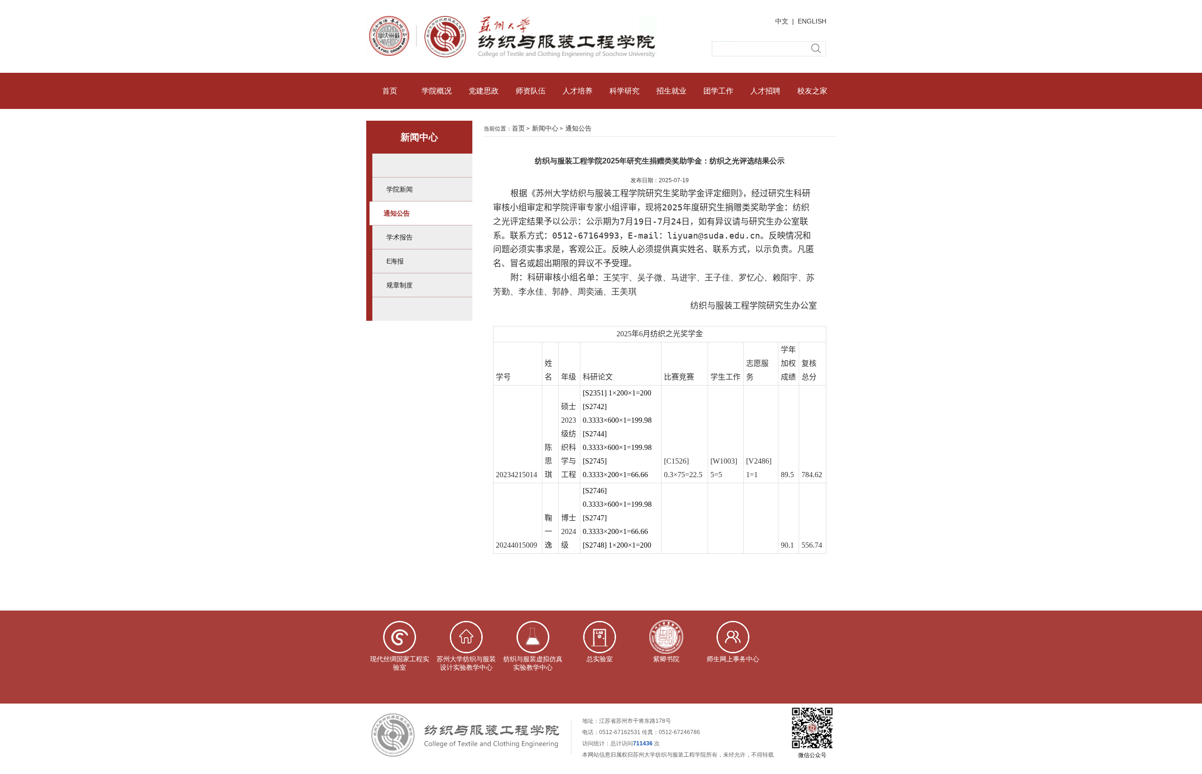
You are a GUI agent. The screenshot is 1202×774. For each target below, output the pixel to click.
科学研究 (624, 91)
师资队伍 (531, 91)
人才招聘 (765, 91)
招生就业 (671, 91)
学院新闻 (399, 189)
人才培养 (577, 91)
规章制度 (399, 285)
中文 (781, 21)
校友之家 (812, 91)
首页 (389, 91)
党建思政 (484, 91)
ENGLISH (812, 21)
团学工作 (718, 91)
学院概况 (437, 91)
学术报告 (399, 237)
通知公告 (397, 213)
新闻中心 (545, 128)
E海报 (395, 261)
